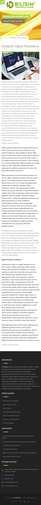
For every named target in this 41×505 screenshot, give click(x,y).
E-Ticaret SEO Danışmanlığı (11, 412)
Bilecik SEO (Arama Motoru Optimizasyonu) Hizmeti (19, 453)
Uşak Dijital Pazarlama (10, 449)
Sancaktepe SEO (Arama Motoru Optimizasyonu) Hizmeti (18, 437)
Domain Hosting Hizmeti (11, 419)
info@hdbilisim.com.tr (12, 482)
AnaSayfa (6, 38)
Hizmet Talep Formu (11, 486)
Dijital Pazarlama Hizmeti (11, 416)
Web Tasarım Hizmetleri (10, 401)
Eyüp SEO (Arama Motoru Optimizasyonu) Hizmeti (19, 442)
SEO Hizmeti (7, 408)
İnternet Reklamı (8, 423)
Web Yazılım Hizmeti (9, 405)
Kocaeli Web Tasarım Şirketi (11, 445)
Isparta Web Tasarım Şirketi (11, 456)
